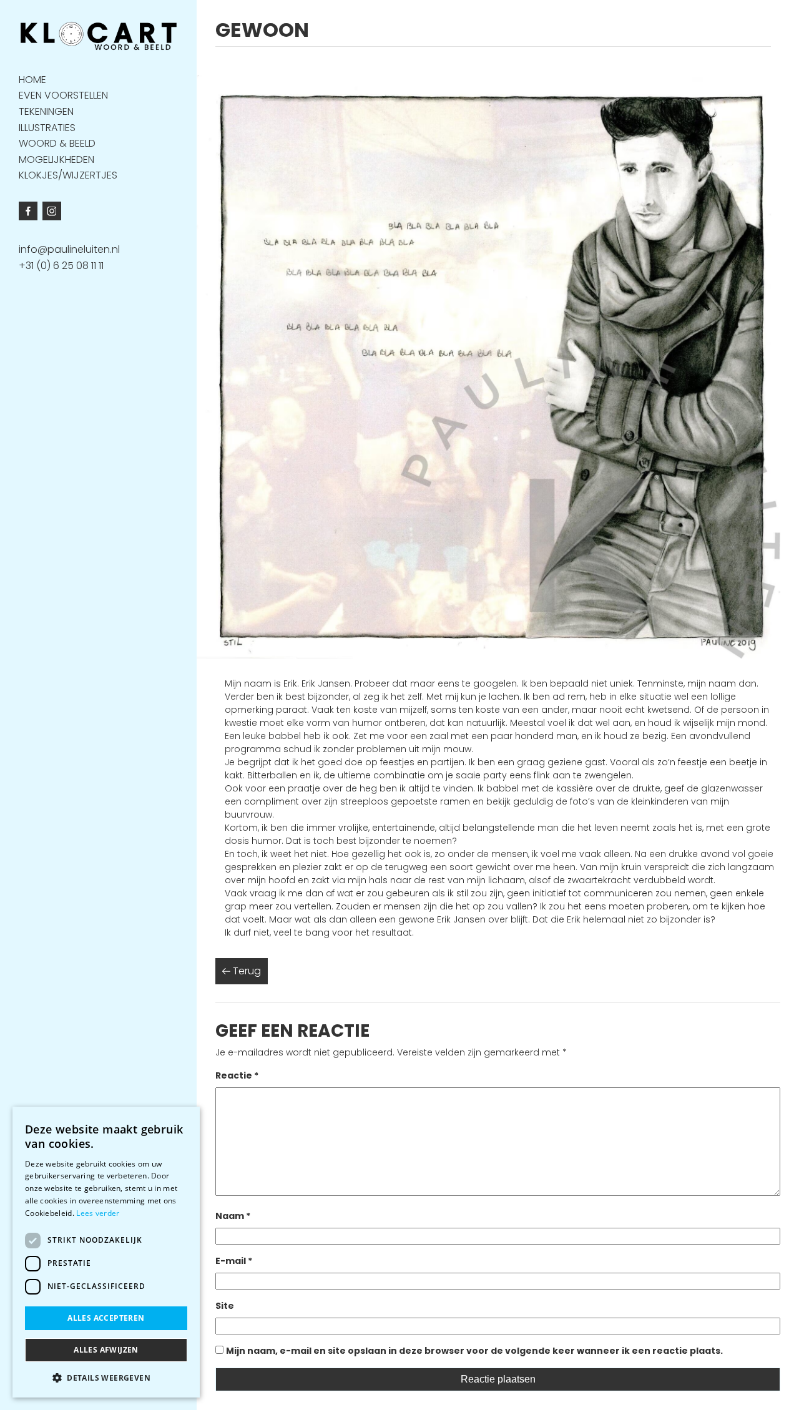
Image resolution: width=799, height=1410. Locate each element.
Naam (232, 1216)
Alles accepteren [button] (105, 1318)
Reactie (236, 1075)
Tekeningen (46, 111)
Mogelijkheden (56, 159)
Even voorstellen (63, 95)
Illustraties (47, 127)
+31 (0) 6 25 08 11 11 (61, 265)
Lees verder (97, 1213)
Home (32, 79)
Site (224, 1306)
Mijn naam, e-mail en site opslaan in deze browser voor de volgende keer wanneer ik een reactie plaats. (474, 1350)
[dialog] (106, 1252)
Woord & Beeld (57, 143)
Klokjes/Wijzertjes (68, 175)
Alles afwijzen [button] (106, 1349)
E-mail (233, 1261)
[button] (106, 1377)
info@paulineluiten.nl (69, 249)
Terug (245, 971)
